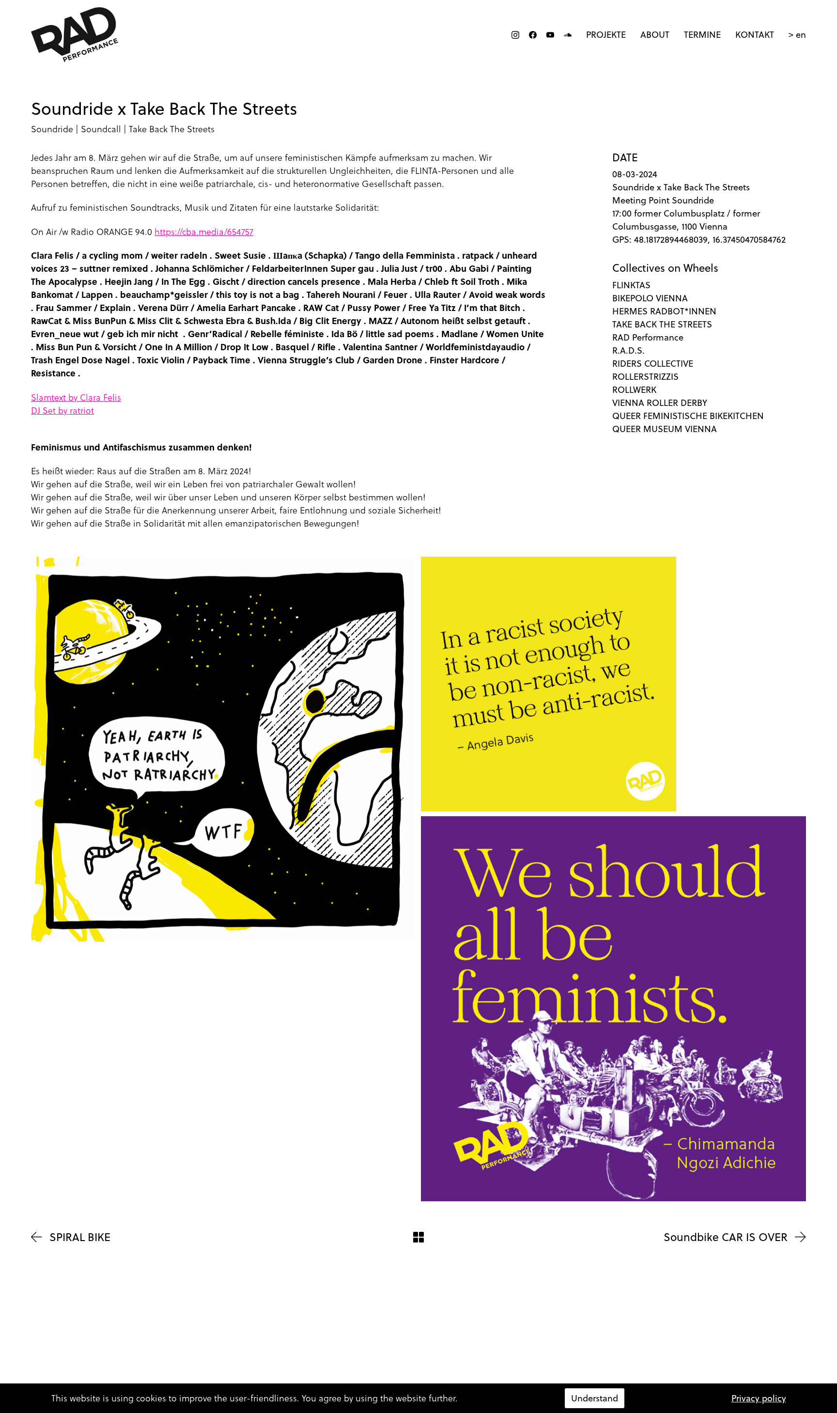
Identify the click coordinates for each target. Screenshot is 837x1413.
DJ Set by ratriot (62, 410)
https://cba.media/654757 (204, 232)
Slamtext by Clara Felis (76, 397)
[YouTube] (550, 35)
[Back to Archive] (418, 1237)
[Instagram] (515, 35)
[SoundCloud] (568, 35)
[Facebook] (533, 35)
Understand (594, 1398)
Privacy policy (758, 1398)
